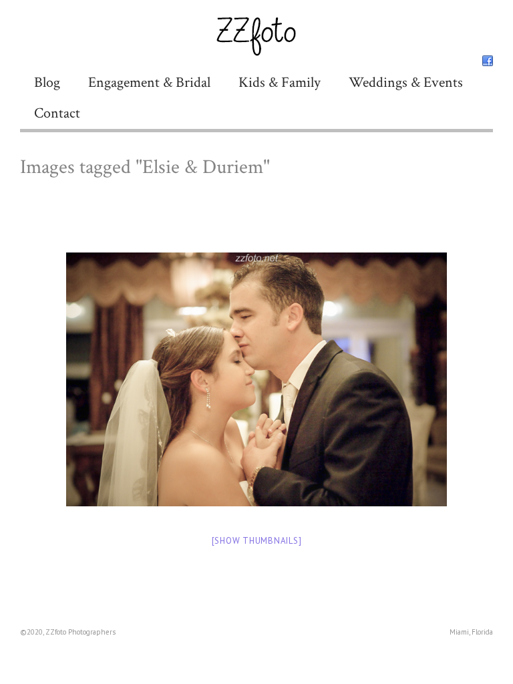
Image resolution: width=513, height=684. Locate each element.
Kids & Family (279, 82)
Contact (57, 113)
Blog (47, 82)
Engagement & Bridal (149, 82)
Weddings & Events (406, 82)
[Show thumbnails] (257, 540)
